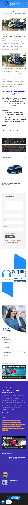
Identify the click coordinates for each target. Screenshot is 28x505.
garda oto (3, 40)
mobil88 (18, 428)
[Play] (3, 377)
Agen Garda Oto (6, 424)
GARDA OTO (5, 34)
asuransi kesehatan (14, 339)
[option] (14, 174)
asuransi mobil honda (7, 426)
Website (5, 226)
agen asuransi (17, 420)
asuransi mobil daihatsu (20, 424)
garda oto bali (5, 428)
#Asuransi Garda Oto (11, 125)
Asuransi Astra (12, 424)
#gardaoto (5, 420)
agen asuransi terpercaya (16, 422)
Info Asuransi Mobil (10, 13)
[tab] (4, 453)
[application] (14, 372)
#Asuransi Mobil (21, 125)
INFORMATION (14, 355)
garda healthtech (14, 342)
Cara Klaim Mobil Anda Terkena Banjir (14, 112)
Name (5, 212)
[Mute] (22, 377)
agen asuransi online (6, 422)
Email (5, 219)
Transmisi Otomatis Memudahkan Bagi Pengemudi (16, 141)
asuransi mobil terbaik (16, 426)
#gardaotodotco (10, 420)
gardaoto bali (14, 347)
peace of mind (5, 430)
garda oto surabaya (12, 428)
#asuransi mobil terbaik (7, 126)
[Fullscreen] (24, 377)
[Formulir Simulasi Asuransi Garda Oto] (14, 108)
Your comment (7, 199)
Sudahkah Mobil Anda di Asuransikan (14, 114)
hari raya (14, 350)
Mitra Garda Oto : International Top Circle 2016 (12, 149)
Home (4, 13)
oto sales (22, 428)
